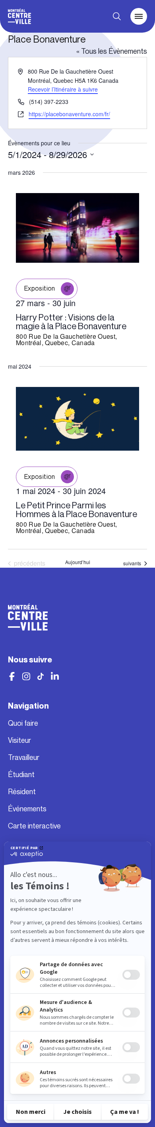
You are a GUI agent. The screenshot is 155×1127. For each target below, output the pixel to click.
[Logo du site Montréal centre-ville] (19, 16)
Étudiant (21, 774)
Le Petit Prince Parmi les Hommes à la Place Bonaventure (76, 510)
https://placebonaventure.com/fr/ (69, 114)
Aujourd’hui (77, 562)
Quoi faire (23, 723)
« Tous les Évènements (111, 51)
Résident (22, 791)
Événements (27, 809)
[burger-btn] (138, 16)
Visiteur (19, 740)
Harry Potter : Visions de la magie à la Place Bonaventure (71, 322)
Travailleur (23, 757)
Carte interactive (34, 826)
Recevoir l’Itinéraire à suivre (63, 89)
